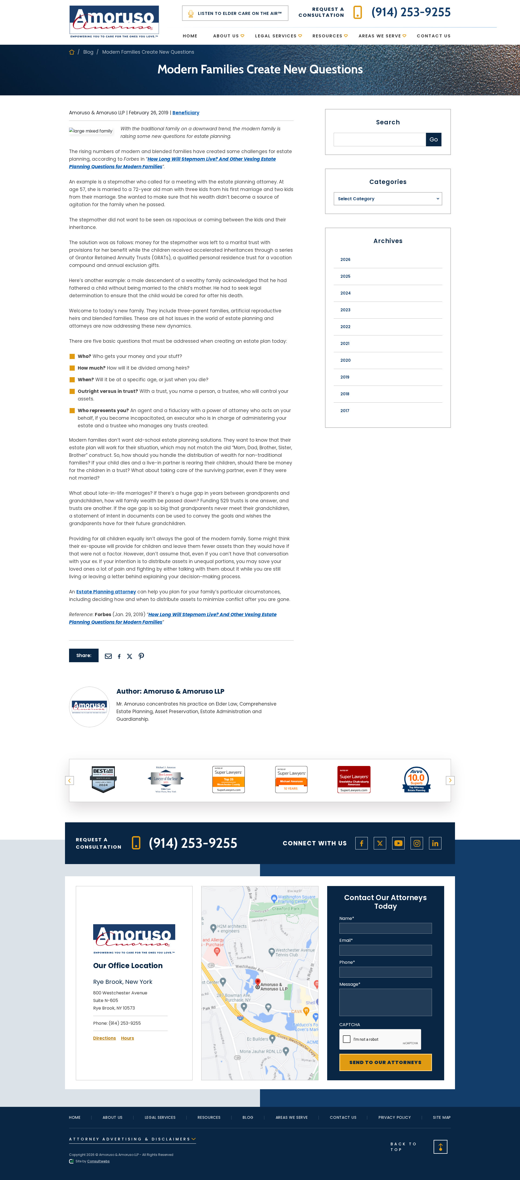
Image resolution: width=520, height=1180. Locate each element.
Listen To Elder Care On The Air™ (239, 13)
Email (346, 940)
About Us (226, 36)
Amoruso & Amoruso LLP (184, 691)
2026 (345, 259)
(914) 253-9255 (125, 1023)
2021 (344, 343)
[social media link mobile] (361, 843)
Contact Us (434, 36)
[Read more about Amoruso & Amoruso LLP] (89, 690)
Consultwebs (98, 1161)
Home (190, 36)
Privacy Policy (395, 1117)
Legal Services (276, 36)
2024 (345, 293)
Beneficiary (186, 112)
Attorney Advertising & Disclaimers (130, 1139)
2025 (345, 276)
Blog (88, 52)
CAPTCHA (349, 1025)
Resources (328, 36)
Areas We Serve (380, 36)
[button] (69, 780)
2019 (344, 377)
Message (349, 984)
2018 (344, 394)
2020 (345, 360)
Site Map (442, 1117)
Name (346, 918)
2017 (344, 410)
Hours (127, 1038)
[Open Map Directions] (260, 890)
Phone (347, 962)
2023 (345, 310)
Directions (104, 1038)
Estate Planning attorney (106, 592)
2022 (345, 326)
